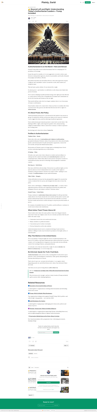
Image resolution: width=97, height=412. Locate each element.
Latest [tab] (32, 367)
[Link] (26, 67)
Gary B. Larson (33, 17)
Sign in (93, 2)
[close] (59, 371)
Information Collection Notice (48, 386)
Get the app (53, 410)
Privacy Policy (57, 386)
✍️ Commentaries (32, 7)
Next (65, 345)
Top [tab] (29, 367)
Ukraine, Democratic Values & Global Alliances (43, 308)
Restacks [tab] (35, 353)
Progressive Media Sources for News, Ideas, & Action (44, 316)
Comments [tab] (31, 353)
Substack (85, 410)
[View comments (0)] (33, 21)
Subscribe (88, 2)
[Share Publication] (83, 2)
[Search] (81, 2)
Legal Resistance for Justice (37, 301)
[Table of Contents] (1, 206)
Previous (32, 345)
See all (30, 395)
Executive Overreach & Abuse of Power (41, 285)
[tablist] (33, 353)
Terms (12, 410)
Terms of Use (54, 385)
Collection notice (16, 410)
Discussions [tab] (37, 367)
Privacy (9, 410)
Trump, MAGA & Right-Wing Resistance (41, 293)
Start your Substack (46, 410)
